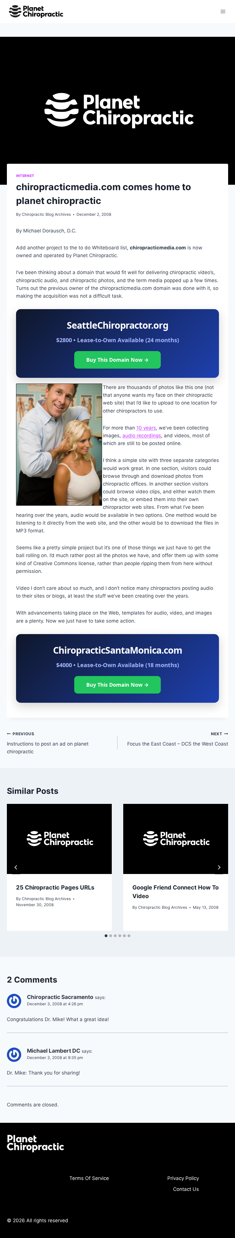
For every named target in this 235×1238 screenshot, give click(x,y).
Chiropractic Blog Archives (46, 214)
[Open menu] (223, 11)
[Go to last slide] (16, 867)
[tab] (106, 935)
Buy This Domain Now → (117, 359)
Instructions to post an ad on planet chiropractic (48, 742)
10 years (146, 428)
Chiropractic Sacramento (60, 997)
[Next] (219, 867)
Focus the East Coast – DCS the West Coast (177, 739)
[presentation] (59, 839)
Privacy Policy (183, 1178)
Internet (25, 176)
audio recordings (141, 435)
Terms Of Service (89, 1178)
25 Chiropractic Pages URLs (55, 887)
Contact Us (186, 1189)
